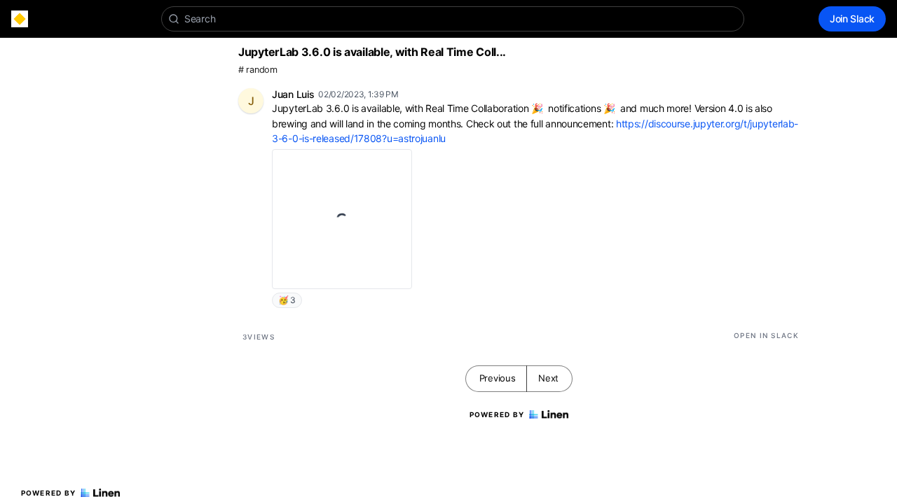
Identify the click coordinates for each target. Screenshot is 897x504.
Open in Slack (766, 335)
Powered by (48, 493)
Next (548, 378)
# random (258, 69)
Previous (497, 378)
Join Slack (852, 18)
